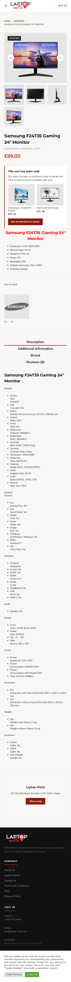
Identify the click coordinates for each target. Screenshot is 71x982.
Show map (35, 801)
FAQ (6, 891)
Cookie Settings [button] (13, 974)
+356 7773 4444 (12, 919)
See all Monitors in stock (25, 221)
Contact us (10, 880)
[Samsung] (16, 306)
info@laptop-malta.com (15, 931)
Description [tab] (35, 342)
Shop (37, 148)
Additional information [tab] (35, 348)
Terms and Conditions (16, 885)
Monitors (26, 148)
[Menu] (5, 5)
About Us (9, 870)
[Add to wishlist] (5, 322)
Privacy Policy (12, 896)
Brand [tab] (35, 355)
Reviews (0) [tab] (35, 362)
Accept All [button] (32, 974)
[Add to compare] (12, 322)
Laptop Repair (12, 875)
